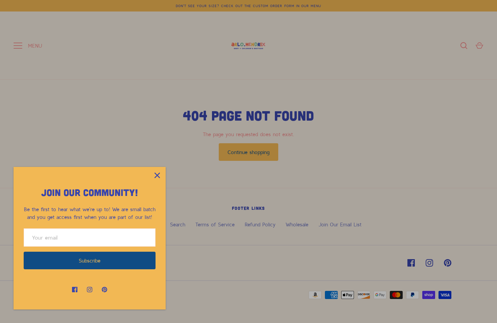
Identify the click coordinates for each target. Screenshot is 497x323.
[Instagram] (89, 289)
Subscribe (89, 260)
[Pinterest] (104, 289)
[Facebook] (74, 289)
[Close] (157, 175)
